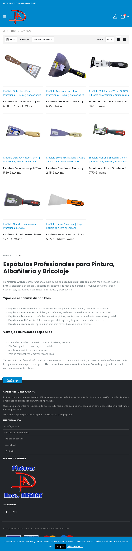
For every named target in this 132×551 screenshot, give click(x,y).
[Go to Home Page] (4, 31)
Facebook (6, 512)
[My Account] (115, 16)
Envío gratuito (12, 426)
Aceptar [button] (60, 546)
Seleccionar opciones (37, 52)
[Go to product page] (23, 67)
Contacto (9, 451)
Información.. (75, 546)
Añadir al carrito (123, 52)
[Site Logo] (17, 17)
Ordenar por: (24, 39)
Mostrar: (100, 39)
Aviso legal (10, 444)
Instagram (14, 512)
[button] (5, 16)
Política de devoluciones (17, 432)
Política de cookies (14, 438)
